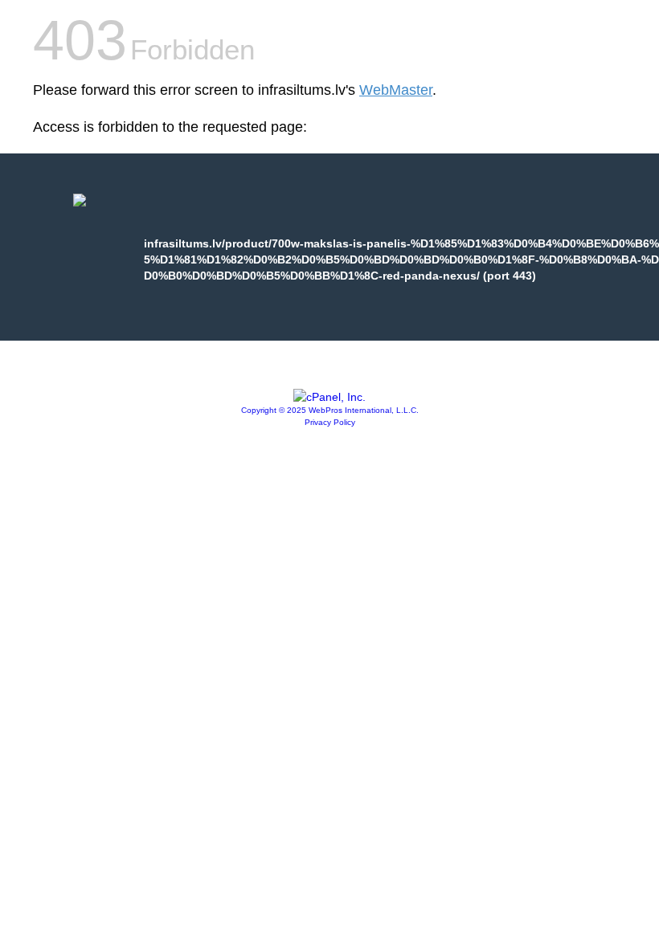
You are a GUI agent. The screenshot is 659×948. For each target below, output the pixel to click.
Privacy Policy (330, 422)
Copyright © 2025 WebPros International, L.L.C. (330, 410)
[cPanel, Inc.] (329, 396)
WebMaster (395, 90)
